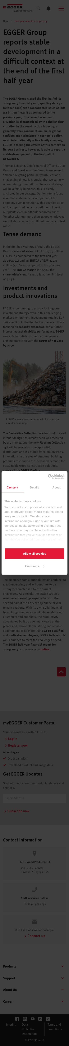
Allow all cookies (34, 553)
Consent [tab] (12, 487)
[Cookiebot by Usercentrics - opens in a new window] (49, 476)
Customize (32, 566)
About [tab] (56, 487)
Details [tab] (34, 487)
